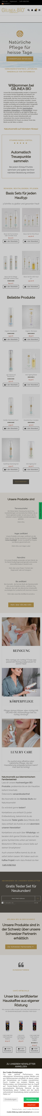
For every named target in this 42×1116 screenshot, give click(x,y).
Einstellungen (10, 1099)
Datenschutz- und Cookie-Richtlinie (25, 1109)
